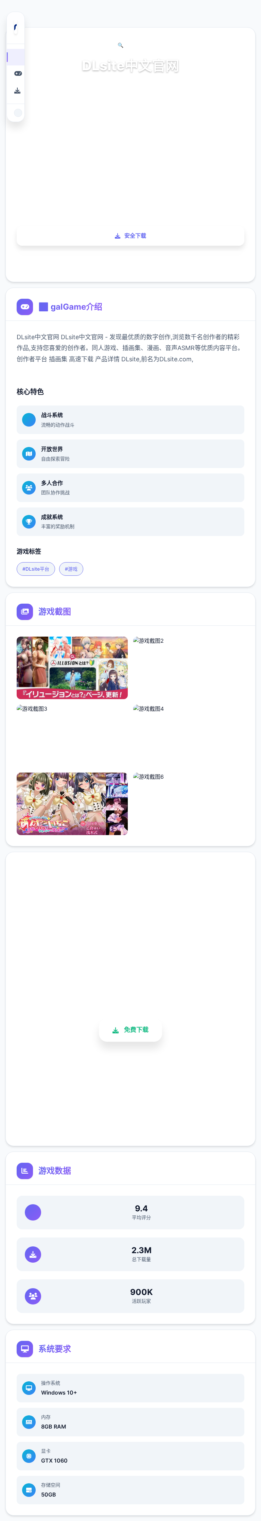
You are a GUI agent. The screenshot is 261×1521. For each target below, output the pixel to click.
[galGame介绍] (15, 73)
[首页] (15, 57)
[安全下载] (15, 90)
